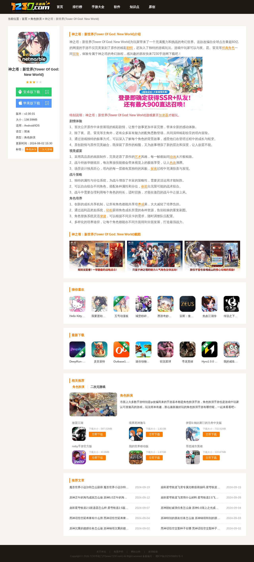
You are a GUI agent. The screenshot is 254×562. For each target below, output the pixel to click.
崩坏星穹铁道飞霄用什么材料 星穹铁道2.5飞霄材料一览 (190, 497)
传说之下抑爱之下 (232, 316)
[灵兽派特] (99, 356)
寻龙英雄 (187, 361)
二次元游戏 (45, 149)
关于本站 (101, 551)
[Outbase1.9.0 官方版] (121, 356)
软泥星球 (165, 361)
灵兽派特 (99, 361)
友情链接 (153, 551)
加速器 (163, 115)
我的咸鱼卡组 (232, 361)
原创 (152, 7)
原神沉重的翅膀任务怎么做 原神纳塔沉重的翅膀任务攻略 (99, 528)
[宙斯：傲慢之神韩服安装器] (187, 310)
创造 (144, 186)
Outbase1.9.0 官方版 (121, 361)
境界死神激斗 (137, 422)
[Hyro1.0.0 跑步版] (209, 356)
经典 (225, 47)
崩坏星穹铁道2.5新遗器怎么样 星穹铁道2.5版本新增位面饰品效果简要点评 (99, 507)
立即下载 (97, 434)
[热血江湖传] (209, 310)
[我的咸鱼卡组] (232, 356)
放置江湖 (77, 422)
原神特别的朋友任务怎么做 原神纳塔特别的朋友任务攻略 (190, 518)
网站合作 (135, 551)
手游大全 (98, 7)
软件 (117, 7)
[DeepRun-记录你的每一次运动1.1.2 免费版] (77, 356)
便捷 (103, 216)
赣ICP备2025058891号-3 (169, 556)
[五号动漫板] (121, 310)
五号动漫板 (121, 316)
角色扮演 (36, 18)
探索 (154, 168)
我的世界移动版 (138, 446)
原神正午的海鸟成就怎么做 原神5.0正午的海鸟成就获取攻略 (99, 497)
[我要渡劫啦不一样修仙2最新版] (99, 310)
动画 (173, 156)
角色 (231, 47)
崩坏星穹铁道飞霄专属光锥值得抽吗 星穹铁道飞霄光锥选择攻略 (190, 487)
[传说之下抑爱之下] (232, 310)
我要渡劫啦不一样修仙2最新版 (99, 316)
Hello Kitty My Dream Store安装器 (77, 316)
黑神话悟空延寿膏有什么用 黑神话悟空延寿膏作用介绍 (99, 518)
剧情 (130, 47)
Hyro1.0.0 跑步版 (209, 361)
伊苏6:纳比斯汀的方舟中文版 (204, 422)
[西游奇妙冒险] (165, 310)
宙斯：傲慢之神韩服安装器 (187, 316)
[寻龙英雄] (187, 356)
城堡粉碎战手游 (143, 316)
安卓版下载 (31, 92)
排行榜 (77, 7)
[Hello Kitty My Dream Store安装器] (77, 310)
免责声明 (118, 551)
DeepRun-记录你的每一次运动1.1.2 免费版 (77, 361)
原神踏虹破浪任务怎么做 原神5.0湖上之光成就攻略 (190, 507)
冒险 (76, 53)
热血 (173, 162)
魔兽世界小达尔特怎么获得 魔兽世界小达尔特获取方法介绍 (99, 487)
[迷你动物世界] (143, 356)
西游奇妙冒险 (165, 316)
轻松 (109, 210)
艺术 (138, 156)
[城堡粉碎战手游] (143, 310)
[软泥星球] (165, 356)
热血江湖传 (209, 316)
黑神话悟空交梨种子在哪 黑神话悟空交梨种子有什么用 (190, 528)
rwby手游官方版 (82, 446)
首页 (60, 7)
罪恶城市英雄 (194, 446)
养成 (141, 204)
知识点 (134, 7)
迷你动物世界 (143, 361)
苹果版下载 (31, 103)
